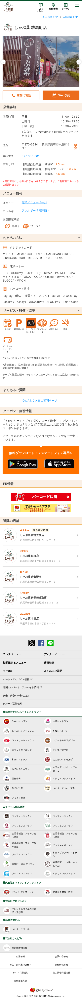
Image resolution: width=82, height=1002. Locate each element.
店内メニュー (40, 10)
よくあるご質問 (53, 670)
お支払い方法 (12, 238)
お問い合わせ (61, 956)
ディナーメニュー (54, 654)
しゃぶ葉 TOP (50, 17)
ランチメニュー (12, 654)
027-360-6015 (31, 156)
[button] (3, 61)
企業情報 (20, 956)
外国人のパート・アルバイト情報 (21, 687)
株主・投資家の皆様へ (20, 964)
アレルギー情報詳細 (34, 210)
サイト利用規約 (20, 972)
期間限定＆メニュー (14, 662)
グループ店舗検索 (12, 703)
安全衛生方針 (20, 981)
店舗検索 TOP (70, 17)
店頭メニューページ (34, 202)
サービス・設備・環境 (19, 310)
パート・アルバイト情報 (16, 679)
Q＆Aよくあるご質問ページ (41, 400)
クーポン (66, 9)
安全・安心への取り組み (16, 695)
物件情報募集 (61, 964)
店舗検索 (53, 9)
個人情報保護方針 (61, 972)
